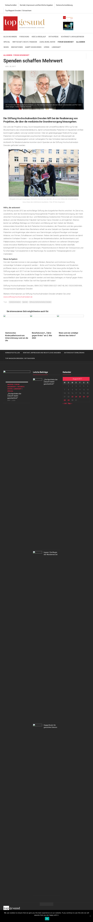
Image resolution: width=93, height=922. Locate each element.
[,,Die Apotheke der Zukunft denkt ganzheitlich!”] (16, 378)
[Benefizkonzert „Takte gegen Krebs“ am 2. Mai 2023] (43, 322)
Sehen (6, 47)
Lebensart (56, 47)
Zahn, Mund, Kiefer (47, 42)
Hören (46, 47)
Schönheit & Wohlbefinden (72, 37)
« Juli (65, 403)
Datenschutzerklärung (64, 5)
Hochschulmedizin (14, 302)
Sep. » (70, 403)
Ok (47, 919)
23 (72, 397)
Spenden (25, 302)
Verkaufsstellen (11, 5)
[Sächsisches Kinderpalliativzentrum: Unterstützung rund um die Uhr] (16, 322)
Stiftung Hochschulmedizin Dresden (40, 302)
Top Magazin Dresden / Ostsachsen (18, 10)
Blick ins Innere (10, 37)
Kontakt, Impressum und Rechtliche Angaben (36, 5)
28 (65, 400)
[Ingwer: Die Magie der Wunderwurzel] (37, 636)
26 (84, 397)
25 (80, 397)
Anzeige (10, 384)
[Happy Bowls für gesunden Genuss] (37, 809)
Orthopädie (53, 37)
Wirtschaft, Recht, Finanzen (24, 42)
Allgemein (80, 42)
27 (88, 397)
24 (76, 397)
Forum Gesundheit (66, 42)
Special (7, 42)
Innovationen (17, 47)
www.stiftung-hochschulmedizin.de (17, 297)
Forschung (24, 37)
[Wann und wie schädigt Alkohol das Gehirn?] (70, 322)
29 (68, 400)
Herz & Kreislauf (39, 37)
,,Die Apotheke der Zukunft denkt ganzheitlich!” (14, 396)
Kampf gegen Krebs (33, 47)
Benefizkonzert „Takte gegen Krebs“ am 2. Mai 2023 (42, 335)
